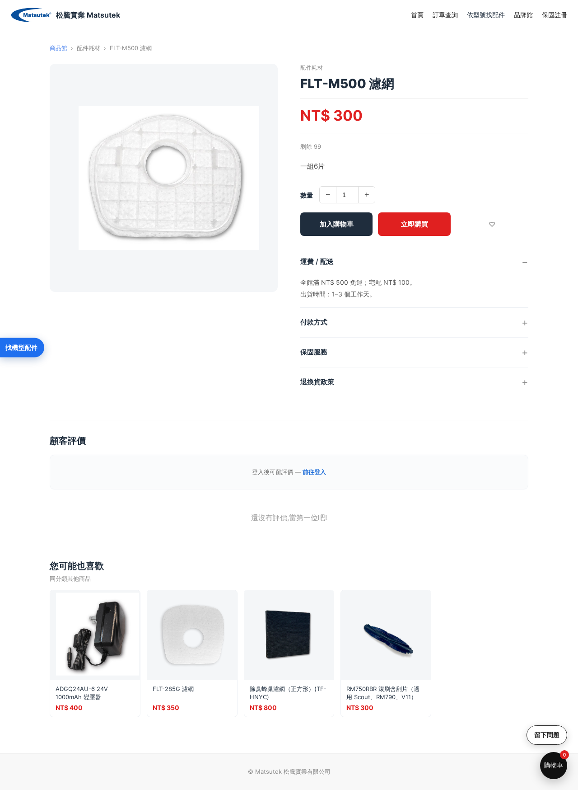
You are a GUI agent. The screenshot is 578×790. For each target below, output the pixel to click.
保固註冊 (554, 15)
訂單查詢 (445, 15)
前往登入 (314, 471)
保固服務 (313, 352)
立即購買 (414, 224)
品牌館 (523, 15)
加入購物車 (337, 224)
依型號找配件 (486, 15)
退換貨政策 (317, 381)
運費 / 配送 (317, 261)
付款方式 (313, 322)
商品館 (58, 48)
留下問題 (546, 734)
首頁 (417, 15)
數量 (306, 195)
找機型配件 (21, 347)
